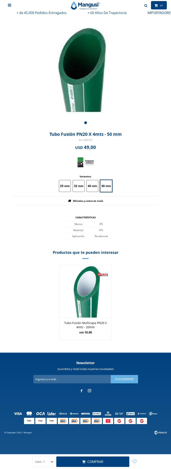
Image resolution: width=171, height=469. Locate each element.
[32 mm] (78, 186)
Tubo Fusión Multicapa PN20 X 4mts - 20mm (85, 325)
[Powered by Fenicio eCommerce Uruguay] (160, 432)
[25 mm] (65, 186)
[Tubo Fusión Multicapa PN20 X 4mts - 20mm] (85, 291)
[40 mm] (92, 186)
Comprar (95, 461)
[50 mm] (106, 186)
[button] (85, 122)
